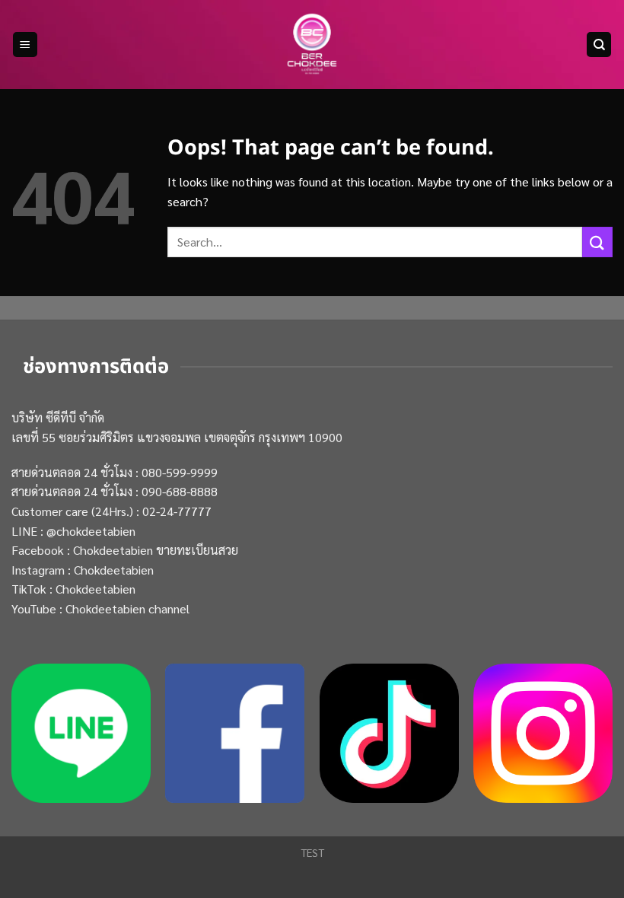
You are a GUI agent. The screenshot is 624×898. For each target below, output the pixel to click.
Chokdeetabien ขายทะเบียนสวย (155, 550)
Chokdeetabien (114, 570)
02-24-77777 (177, 511)
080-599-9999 (180, 472)
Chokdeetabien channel (127, 608)
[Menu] (25, 44)
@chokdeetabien (90, 531)
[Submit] (597, 241)
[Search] (599, 44)
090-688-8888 (180, 491)
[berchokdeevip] (312, 45)
